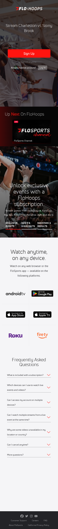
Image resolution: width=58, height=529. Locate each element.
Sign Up (29, 54)
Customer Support (19, 520)
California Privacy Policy (38, 525)
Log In (42, 67)
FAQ (45, 520)
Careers (35, 520)
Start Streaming (33, 134)
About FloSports (16, 525)
